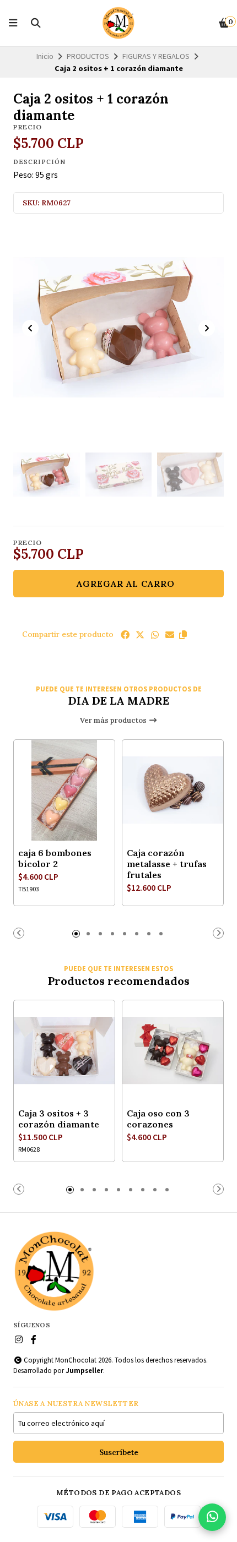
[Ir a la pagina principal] (118, 23)
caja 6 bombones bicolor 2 (54, 858)
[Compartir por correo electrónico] (169, 634)
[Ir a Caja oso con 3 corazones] (172, 1050)
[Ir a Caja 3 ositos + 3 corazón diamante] (64, 1050)
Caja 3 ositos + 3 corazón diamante (58, 1119)
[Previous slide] (30, 328)
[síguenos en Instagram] (18, 1339)
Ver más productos (114, 720)
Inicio (44, 56)
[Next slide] (206, 328)
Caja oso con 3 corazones (158, 1119)
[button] (183, 634)
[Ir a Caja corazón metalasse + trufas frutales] (172, 790)
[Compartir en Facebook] (125, 634)
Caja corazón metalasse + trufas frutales (167, 863)
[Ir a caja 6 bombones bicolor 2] (64, 790)
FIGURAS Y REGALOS (156, 56)
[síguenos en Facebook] (33, 1339)
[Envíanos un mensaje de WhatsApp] (212, 1517)
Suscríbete (118, 1452)
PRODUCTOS (88, 56)
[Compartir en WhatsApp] (154, 634)
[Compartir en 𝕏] (140, 634)
